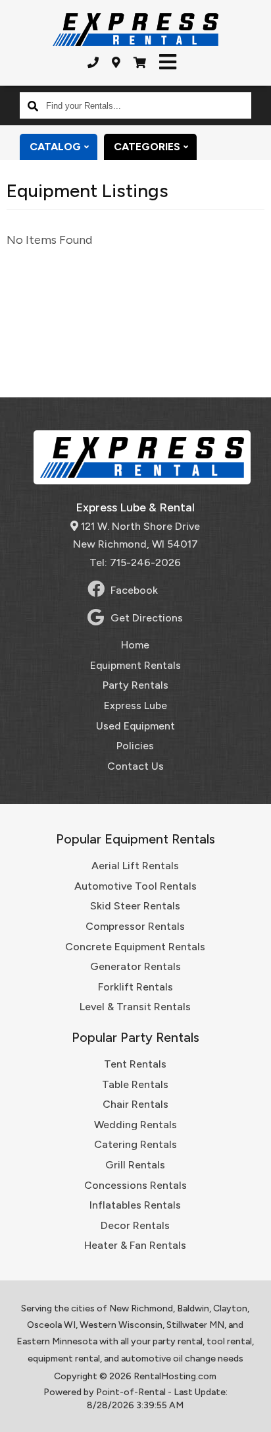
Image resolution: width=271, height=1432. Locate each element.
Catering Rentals (135, 1144)
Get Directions (147, 618)
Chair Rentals (135, 1104)
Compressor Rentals (135, 926)
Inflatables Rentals (135, 1205)
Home (135, 645)
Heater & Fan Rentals (135, 1245)
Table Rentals (135, 1084)
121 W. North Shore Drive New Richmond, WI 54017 (136, 535)
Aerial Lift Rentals (135, 865)
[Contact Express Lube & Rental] (116, 63)
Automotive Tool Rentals (135, 886)
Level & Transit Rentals (135, 1006)
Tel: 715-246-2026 (135, 562)
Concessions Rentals (135, 1185)
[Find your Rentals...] (33, 105)
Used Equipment (135, 726)
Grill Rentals (135, 1165)
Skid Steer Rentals (135, 906)
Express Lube (135, 705)
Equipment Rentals (135, 665)
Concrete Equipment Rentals (135, 946)
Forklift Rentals (135, 987)
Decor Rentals (135, 1225)
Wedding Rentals (135, 1124)
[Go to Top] (252, 1413)
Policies (135, 745)
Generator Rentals (135, 966)
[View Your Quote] (140, 63)
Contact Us (135, 766)
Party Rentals (135, 685)
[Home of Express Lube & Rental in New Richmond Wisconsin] (135, 29)
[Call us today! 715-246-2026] (93, 63)
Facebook (134, 590)
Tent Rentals (135, 1064)
